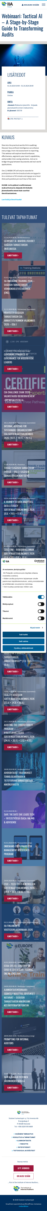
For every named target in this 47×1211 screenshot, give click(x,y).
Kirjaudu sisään (31, 5)
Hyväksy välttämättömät (23, 648)
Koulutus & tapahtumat (24, 1137)
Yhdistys (24, 1144)
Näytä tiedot (35, 628)
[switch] (41, 604)
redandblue (23, 1206)
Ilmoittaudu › (13, 255)
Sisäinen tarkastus (24, 1134)
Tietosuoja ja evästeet (24, 1150)
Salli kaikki (23, 635)
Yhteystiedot (24, 1147)
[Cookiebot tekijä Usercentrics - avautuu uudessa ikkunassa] (34, 561)
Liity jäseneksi (23, 1168)
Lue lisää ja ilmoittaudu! (12, 199)
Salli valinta (23, 641)
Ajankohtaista (24, 1140)
